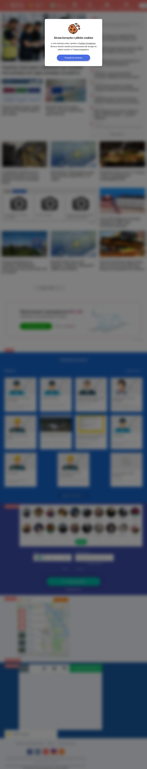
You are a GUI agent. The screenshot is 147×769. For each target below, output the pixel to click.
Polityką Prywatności (87, 43)
